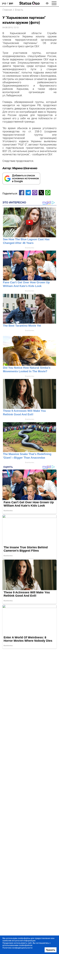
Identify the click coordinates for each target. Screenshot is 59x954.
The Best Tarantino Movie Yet (22, 325)
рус (11, 3)
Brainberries (29, 248)
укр (4, 3)
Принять (50, 950)
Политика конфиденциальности (17, 948)
